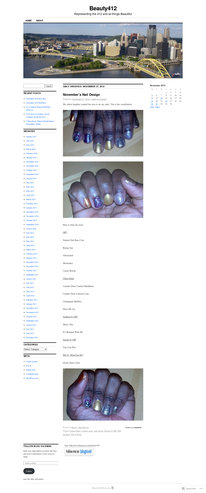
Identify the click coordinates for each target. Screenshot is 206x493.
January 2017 (31, 136)
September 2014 (32, 224)
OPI (119, 430)
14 (161, 98)
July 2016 (30, 140)
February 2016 (31, 153)
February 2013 (31, 299)
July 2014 (30, 232)
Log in (28, 365)
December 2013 (32, 262)
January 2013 (31, 304)
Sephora (66, 434)
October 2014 (31, 220)
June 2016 (30, 145)
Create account (31, 361)
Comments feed (32, 374)
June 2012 (30, 333)
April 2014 (30, 245)
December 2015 (32, 161)
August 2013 (31, 278)
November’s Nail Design (81, 94)
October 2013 (31, 270)
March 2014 (31, 249)
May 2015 (30, 191)
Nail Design (84, 427)
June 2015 (30, 186)
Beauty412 (103, 8)
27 (157, 104)
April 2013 (30, 295)
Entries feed (30, 369)
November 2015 (32, 165)
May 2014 (30, 241)
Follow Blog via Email (38, 446)
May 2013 (30, 291)
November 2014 (32, 216)
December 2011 (32, 337)
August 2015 (31, 178)
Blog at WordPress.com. (101, 488)
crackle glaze (87, 430)
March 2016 (31, 149)
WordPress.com (32, 378)
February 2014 (31, 253)
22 (166, 101)
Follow (29, 471)
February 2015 (31, 203)
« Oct (152, 106)
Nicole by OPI (110, 430)
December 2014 (32, 212)
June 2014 (30, 237)
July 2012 (30, 329)
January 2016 (31, 157)
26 (152, 104)
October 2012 (31, 316)
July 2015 (30, 182)
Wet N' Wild (76, 434)
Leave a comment (99, 99)
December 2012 (32, 308)
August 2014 (31, 228)
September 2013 (32, 274)
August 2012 (31, 325)
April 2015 (30, 195)
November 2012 (32, 312)
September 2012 (32, 320)
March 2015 (31, 199)
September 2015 (32, 174)
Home (28, 20)
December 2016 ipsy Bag (36, 98)
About (39, 20)
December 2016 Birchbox (36, 102)
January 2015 (31, 207)
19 (152, 101)
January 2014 (31, 258)
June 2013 (30, 287)
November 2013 (32, 266)
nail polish (98, 430)
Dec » (157, 106)
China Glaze (75, 430)
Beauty (74, 427)
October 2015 (31, 170)
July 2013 (30, 283)
